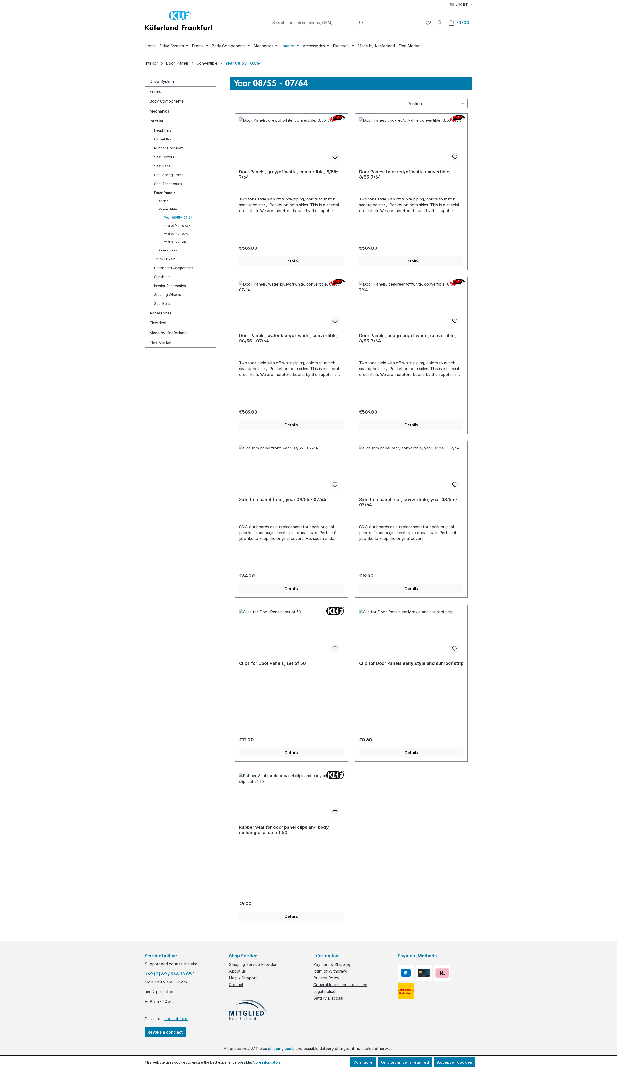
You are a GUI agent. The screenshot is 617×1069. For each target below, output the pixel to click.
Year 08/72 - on (175, 242)
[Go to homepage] (179, 21)
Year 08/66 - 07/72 (177, 234)
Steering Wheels (167, 295)
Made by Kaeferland (168, 332)
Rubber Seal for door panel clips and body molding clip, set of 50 (284, 830)
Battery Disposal (328, 998)
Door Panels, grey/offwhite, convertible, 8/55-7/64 (288, 174)
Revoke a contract (165, 1032)
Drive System (161, 81)
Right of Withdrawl (330, 971)
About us (237, 971)
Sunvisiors (162, 277)
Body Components (166, 101)
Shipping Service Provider (253, 964)
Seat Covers (164, 157)
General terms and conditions (340, 984)
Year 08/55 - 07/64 (178, 217)
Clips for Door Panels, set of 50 (272, 663)
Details (291, 261)
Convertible (168, 209)
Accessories (160, 313)
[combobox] (312, 22)
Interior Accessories (170, 286)
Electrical (157, 323)
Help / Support (243, 977)
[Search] (360, 22)
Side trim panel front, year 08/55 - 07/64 (282, 499)
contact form (176, 1018)
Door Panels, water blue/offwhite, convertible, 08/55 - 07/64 (288, 338)
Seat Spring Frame (169, 175)
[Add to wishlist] (335, 157)
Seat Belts (162, 303)
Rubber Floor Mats (169, 148)
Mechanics (159, 111)
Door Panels (164, 193)
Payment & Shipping (331, 964)
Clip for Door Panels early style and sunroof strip (411, 663)
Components (168, 250)
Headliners (162, 130)
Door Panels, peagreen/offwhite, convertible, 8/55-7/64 (407, 338)
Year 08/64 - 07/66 (177, 225)
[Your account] (440, 22)
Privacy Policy (326, 977)
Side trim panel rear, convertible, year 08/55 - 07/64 (408, 502)
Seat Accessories (168, 184)
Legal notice (324, 991)
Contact (236, 984)
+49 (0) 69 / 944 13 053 (170, 973)
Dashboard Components (173, 268)
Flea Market (160, 342)
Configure (363, 1062)
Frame (155, 91)
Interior (156, 121)
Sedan (163, 201)
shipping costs (281, 1048)
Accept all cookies (454, 1062)
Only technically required (405, 1062)
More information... (267, 1062)
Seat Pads (162, 166)
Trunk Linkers (165, 259)
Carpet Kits (163, 139)
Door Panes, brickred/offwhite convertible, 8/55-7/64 (405, 174)
